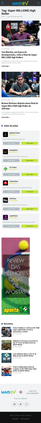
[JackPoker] (5, 219)
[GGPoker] (5, 202)
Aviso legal (15, 418)
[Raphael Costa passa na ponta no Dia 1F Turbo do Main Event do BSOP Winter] (6, 349)
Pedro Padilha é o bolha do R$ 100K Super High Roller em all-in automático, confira (26, 330)
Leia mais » (5, 66)
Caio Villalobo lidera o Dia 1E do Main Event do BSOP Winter (24, 355)
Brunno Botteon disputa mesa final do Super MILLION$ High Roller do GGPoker (19, 106)
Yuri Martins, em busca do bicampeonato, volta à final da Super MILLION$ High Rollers (19, 55)
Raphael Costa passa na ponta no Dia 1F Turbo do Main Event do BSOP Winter (25, 343)
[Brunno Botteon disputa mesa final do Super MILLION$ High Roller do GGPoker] (20, 84)
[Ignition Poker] (5, 136)
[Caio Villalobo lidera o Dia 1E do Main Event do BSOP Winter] (6, 362)
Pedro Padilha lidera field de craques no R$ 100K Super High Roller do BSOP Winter (24, 369)
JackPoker (13, 216)
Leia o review (11, 143)
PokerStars (13, 181)
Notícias (37, 24)
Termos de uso (25, 418)
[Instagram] (26, 404)
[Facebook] (14, 404)
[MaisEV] (20, 3)
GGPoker (12, 199)
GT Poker (13, 167)
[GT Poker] (5, 171)
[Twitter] (20, 404)
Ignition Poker (14, 133)
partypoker (13, 150)
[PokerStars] (5, 185)
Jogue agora (29, 143)
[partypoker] (5, 154)
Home (3, 16)
